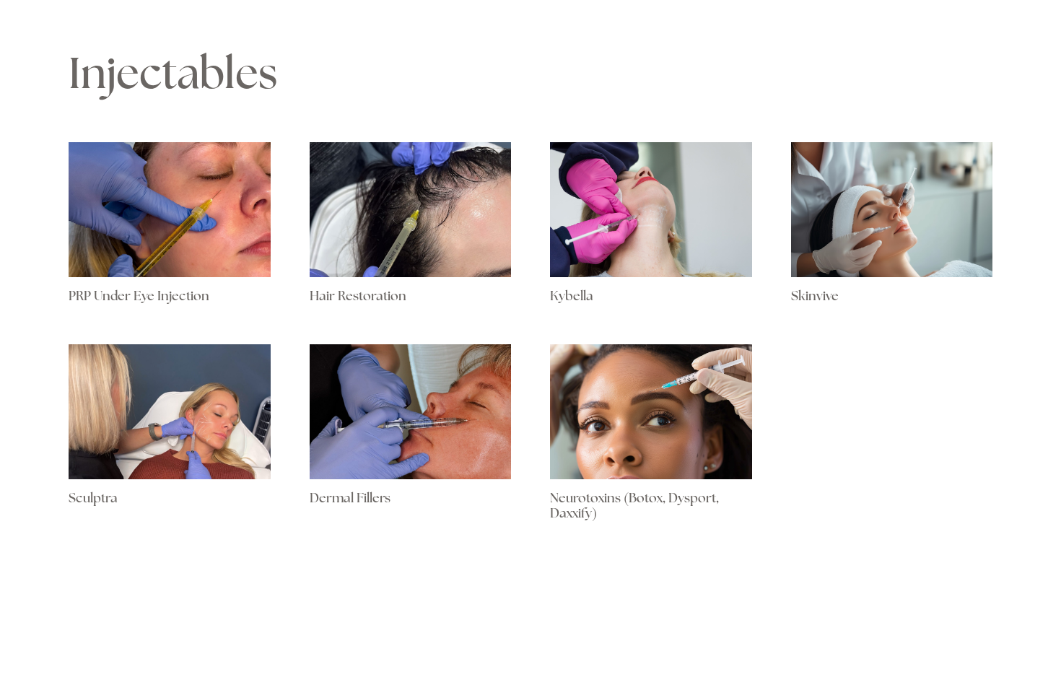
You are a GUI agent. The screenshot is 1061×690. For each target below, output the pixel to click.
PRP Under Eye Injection (139, 297)
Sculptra (93, 499)
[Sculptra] (170, 411)
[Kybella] (651, 209)
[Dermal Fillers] (411, 411)
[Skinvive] (892, 209)
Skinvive (815, 297)
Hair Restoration (358, 297)
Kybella (571, 297)
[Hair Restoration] (411, 209)
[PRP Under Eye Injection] (170, 209)
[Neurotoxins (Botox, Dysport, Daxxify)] (651, 411)
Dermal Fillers (350, 499)
